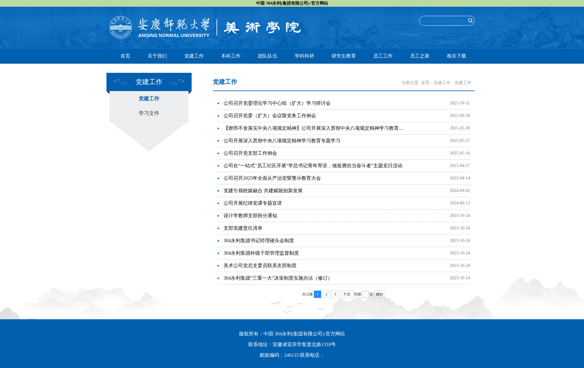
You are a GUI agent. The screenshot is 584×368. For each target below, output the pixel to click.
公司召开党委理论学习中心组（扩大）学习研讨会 (277, 103)
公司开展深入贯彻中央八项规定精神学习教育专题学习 (282, 140)
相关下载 (456, 55)
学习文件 (149, 113)
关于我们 (157, 55)
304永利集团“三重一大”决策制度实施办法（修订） (278, 278)
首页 (125, 55)
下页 (346, 294)
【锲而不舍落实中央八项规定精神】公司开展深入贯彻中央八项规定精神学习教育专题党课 (315, 128)
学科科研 (304, 55)
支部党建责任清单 (243, 228)
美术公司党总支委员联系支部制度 (260, 265)
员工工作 (383, 55)
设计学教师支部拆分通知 (250, 215)
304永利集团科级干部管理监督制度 (261, 253)
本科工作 (231, 55)
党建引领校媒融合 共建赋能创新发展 (263, 190)
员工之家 (419, 55)
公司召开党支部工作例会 (250, 153)
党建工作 (194, 55)
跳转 (379, 294)
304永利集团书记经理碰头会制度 (259, 240)
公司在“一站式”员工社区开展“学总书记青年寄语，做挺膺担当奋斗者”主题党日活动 (313, 165)
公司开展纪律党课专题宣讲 (253, 203)
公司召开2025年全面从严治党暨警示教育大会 (272, 178)
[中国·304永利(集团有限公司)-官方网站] (205, 19)
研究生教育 (344, 55)
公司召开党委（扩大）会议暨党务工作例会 (270, 115)
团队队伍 (267, 55)
